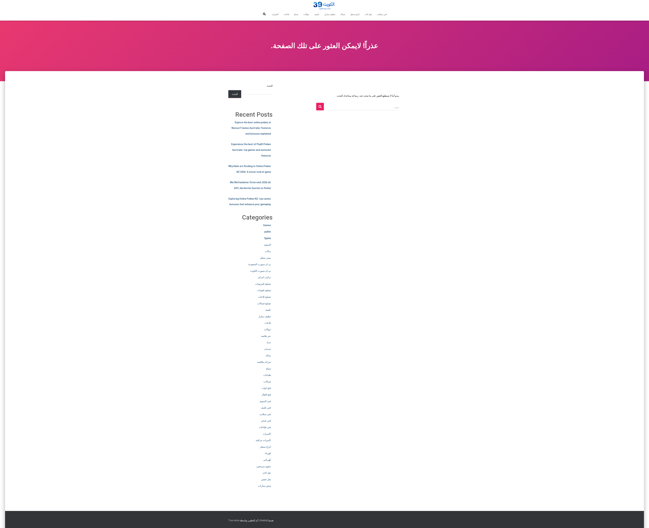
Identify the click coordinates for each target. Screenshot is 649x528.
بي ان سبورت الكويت (260, 270)
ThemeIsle (233, 520)
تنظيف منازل (329, 14)
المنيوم (267, 244)
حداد (269, 342)
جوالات (306, 14)
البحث (270, 85)
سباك (342, 14)
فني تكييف (266, 407)
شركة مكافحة (264, 362)
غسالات (267, 381)
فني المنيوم (265, 401)
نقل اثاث (368, 14)
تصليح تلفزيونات (263, 283)
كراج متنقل (355, 14)
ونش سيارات (264, 485)
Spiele (267, 238)
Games (267, 225)
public (267, 231)
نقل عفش (266, 479)
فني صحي (266, 420)
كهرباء (268, 453)
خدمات (267, 349)
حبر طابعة (266, 336)
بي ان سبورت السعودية (259, 264)
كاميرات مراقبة (263, 440)
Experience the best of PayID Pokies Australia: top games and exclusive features (251, 150)
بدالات (268, 251)
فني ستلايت (382, 14)
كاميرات (275, 14)
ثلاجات (286, 14)
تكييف (316, 14)
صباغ (296, 14)
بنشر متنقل (265, 257)
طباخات (267, 375)
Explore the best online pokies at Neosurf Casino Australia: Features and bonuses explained (251, 128)
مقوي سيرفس (264, 466)
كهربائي (267, 459)
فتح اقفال (266, 394)
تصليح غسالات (264, 303)
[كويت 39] (324, 6)
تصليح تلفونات (264, 290)
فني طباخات (265, 427)
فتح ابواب (266, 388)
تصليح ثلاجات (264, 296)
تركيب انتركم (264, 277)
